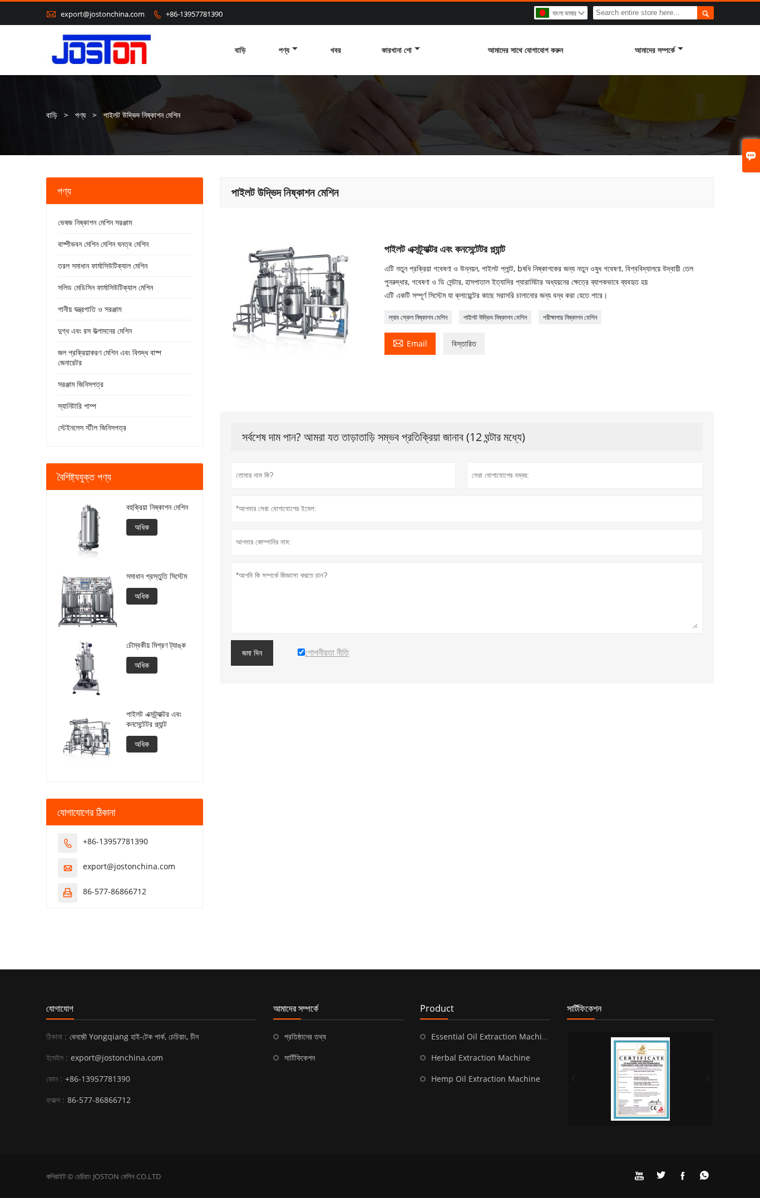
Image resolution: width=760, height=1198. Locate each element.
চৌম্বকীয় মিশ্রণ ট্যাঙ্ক (156, 645)
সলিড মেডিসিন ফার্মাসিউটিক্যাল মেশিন (105, 287)
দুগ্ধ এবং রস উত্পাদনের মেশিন (95, 330)
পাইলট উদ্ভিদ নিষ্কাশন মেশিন (495, 317)
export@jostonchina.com (103, 14)
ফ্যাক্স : (55, 1100)
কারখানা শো (397, 49)
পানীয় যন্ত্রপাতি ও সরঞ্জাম (89, 309)
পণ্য (284, 49)
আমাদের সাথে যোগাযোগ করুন (525, 49)
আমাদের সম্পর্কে (655, 49)
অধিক (142, 527)
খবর (335, 49)
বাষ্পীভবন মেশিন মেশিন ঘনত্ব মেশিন (103, 244)
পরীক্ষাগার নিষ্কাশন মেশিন (570, 317)
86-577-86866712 (114, 891)
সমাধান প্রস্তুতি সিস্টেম (156, 576)
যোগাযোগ (59, 1008)
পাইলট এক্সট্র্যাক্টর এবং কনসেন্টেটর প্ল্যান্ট (153, 719)
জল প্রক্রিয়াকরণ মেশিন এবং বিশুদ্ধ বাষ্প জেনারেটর (109, 357)
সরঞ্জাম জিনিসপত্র (80, 384)
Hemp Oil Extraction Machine (485, 1078)
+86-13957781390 (194, 14)
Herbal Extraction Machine (480, 1057)
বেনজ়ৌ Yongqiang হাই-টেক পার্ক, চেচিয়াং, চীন (134, 1036)
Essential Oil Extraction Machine (491, 1036)
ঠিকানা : (56, 1036)
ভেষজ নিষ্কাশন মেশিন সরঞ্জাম (95, 222)
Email (410, 342)
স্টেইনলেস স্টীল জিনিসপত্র (92, 427)
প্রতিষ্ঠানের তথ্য (305, 1036)
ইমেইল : (57, 1057)
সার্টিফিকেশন (299, 1057)
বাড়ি (240, 49)
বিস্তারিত (464, 343)
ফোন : (54, 1078)
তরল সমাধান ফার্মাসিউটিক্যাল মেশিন (102, 265)
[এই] (640, 1079)
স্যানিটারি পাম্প (77, 405)
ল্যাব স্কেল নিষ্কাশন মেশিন (418, 317)
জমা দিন (252, 652)
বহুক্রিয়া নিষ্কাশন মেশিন (157, 507)
